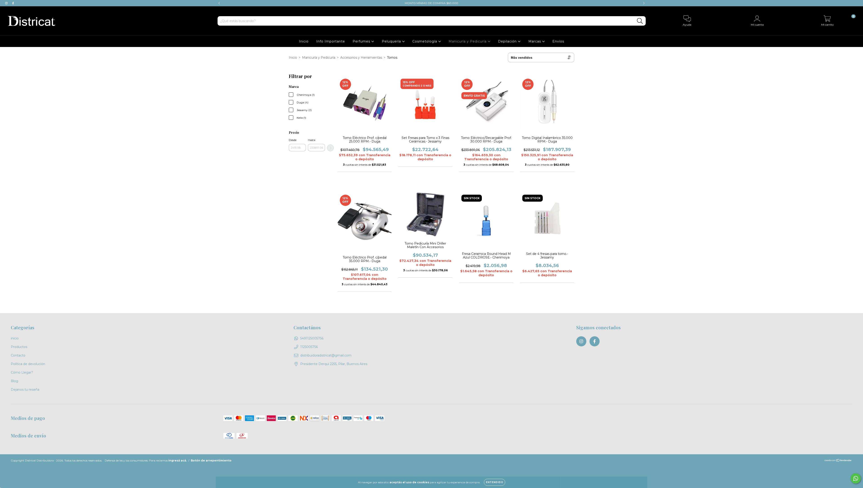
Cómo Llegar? (22, 372)
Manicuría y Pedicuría (468, 41)
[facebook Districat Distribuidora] (13, 3)
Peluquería (392, 41)
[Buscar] (640, 21)
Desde (292, 140)
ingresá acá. (177, 460)
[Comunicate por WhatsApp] (856, 478)
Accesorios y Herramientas (361, 58)
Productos (19, 347)
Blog (14, 381)
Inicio (304, 41)
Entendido (494, 482)
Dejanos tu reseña (25, 390)
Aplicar (330, 148)
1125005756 (309, 347)
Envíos (558, 41)
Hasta (311, 140)
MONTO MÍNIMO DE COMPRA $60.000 (431, 3)
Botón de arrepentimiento (211, 460)
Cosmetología (425, 41)
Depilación (508, 41)
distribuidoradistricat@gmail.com (325, 355)
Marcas (535, 41)
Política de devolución (28, 364)
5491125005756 (311, 338)
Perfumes (362, 41)
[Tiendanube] (838, 461)
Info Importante (330, 41)
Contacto (18, 355)
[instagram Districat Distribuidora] (6, 3)
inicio (15, 338)
